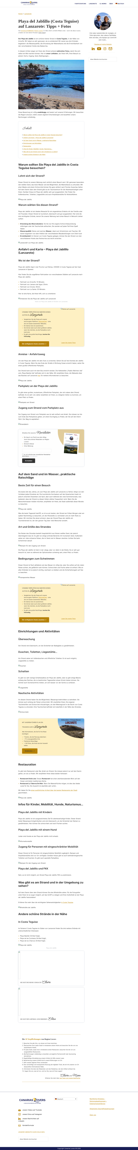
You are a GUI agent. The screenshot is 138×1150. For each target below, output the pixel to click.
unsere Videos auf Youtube (32, 1110)
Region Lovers (38, 30)
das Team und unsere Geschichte (70, 1078)
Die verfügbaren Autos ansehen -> (34, 344)
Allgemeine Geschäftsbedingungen (102, 1109)
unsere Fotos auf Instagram (32, 1114)
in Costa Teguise (67, 902)
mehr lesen (42, 32)
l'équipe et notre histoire (103, 44)
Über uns (93, 1115)
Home (20, 14)
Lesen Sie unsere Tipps (68, 342)
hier (39, 375)
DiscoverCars (43, 321)
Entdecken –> (30, 751)
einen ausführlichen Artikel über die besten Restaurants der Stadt (54, 790)
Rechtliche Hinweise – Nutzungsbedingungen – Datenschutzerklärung (98, 1101)
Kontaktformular (28, 1125)
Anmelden (28, 461)
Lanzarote (27, 14)
